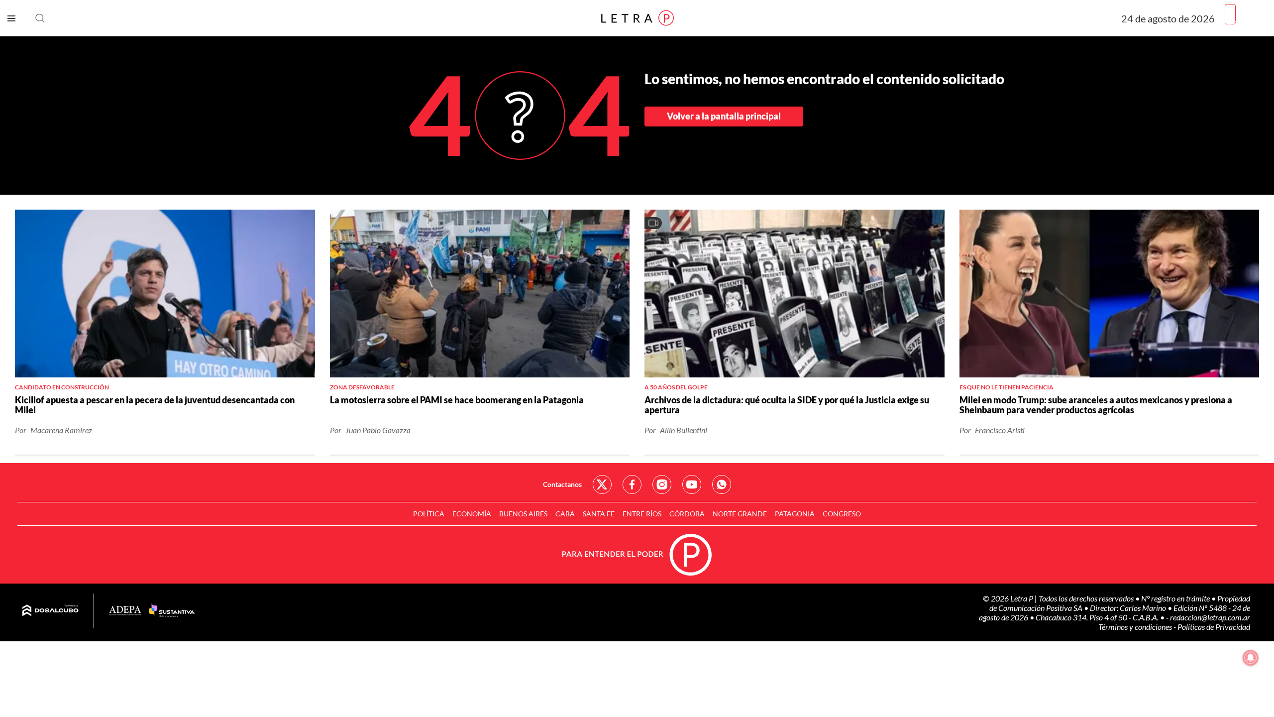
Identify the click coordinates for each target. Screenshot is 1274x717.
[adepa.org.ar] (125, 611)
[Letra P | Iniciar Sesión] (1230, 14)
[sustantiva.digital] (172, 610)
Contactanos (562, 484)
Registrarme (1246, 22)
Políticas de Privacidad (1213, 626)
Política (428, 513)
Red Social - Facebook (632, 484)
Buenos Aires (523, 513)
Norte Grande (740, 513)
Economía (471, 513)
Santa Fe (599, 513)
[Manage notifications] (1251, 658)
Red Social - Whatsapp (722, 484)
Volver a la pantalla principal (724, 116)
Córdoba (687, 513)
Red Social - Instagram (662, 484)
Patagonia (795, 513)
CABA (565, 513)
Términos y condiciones (1135, 626)
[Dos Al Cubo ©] (50, 610)
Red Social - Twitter (602, 484)
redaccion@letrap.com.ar (1210, 617)
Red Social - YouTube (692, 484)
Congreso (842, 513)
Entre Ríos (642, 513)
